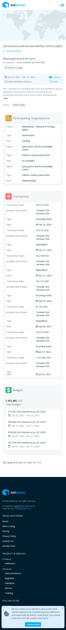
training (9, 593)
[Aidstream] (13, 5)
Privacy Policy (9, 536)
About (5, 521)
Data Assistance (13, 573)
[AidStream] (13, 492)
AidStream (10, 563)
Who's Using (8, 526)
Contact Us (8, 541)
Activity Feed (8, 546)
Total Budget (13, 404)
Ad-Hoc (8, 588)
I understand (33, 624)
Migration (9, 578)
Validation (10, 583)
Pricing (5, 531)
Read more (42, 618)
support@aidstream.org (20, 508)
